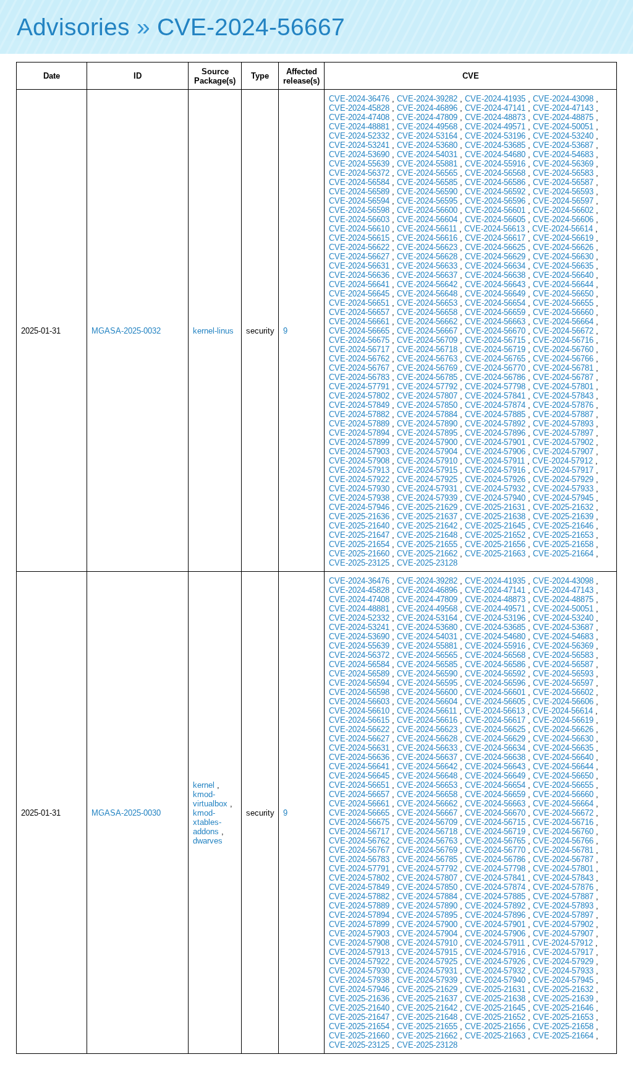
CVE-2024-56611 (427, 228)
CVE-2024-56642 (427, 284)
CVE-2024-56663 (495, 321)
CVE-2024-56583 (563, 173)
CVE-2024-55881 (427, 163)
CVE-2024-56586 (495, 182)
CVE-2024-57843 (563, 395)
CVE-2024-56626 (563, 247)
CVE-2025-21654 (359, 544)
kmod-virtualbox (210, 799)
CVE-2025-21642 (427, 525)
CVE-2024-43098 (563, 98)
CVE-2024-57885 (495, 414)
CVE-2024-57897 (563, 433)
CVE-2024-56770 (495, 368)
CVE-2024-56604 (427, 219)
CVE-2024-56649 (495, 293)
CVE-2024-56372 (359, 173)
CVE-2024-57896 (495, 433)
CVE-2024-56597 (563, 200)
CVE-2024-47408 (359, 117)
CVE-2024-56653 (427, 303)
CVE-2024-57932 (495, 488)
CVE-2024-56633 (427, 265)
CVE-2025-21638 (495, 516)
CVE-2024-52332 (359, 135)
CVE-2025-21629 (427, 507)
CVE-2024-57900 (427, 442)
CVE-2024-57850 (427, 405)
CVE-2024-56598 (359, 210)
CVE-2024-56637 (427, 275)
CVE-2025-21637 (427, 516)
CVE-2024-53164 (427, 135)
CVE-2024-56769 (427, 368)
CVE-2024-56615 (359, 238)
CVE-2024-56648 (427, 293)
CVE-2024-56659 (495, 312)
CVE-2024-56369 (563, 163)
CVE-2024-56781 (563, 368)
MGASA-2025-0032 (126, 330)
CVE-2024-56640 (563, 275)
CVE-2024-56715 (495, 340)
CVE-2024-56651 (359, 303)
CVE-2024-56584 (359, 182)
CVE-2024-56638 (495, 275)
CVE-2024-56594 (359, 200)
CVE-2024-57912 (562, 460)
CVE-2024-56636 (359, 275)
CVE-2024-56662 (427, 321)
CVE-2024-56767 (359, 368)
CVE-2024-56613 (494, 228)
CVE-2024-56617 (495, 238)
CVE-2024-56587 (563, 182)
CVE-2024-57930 (359, 488)
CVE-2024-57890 (427, 423)
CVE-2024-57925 (427, 479)
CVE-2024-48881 (359, 126)
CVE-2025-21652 (495, 535)
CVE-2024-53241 (359, 145)
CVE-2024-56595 (427, 200)
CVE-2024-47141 (495, 108)
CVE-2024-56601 (495, 210)
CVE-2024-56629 (495, 256)
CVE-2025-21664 (563, 553)
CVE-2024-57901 (495, 442)
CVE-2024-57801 (563, 386)
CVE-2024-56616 (427, 238)
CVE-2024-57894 (359, 433)
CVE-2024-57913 (359, 470)
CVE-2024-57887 (563, 414)
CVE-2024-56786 (495, 377)
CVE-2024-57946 (359, 507)
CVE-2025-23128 (427, 562)
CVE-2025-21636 (359, 516)
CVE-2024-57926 (495, 479)
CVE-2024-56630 (563, 256)
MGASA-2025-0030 (126, 813)
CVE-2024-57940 (495, 498)
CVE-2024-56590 (427, 191)
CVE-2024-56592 (495, 191)
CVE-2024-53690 (359, 154)
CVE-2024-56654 (495, 303)
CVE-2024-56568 (495, 173)
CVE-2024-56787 (563, 377)
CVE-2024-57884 (427, 414)
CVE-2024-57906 (495, 451)
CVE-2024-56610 (359, 228)
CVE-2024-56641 (359, 284)
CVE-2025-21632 (563, 507)
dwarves (208, 840)
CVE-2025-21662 (427, 553)
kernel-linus (213, 330)
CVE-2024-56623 (427, 247)
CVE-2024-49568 (427, 126)
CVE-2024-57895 (427, 433)
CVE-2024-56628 (427, 256)
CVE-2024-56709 (427, 340)
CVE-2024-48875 (563, 117)
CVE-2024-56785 (427, 377)
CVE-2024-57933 (563, 488)
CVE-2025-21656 (495, 544)
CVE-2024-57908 (359, 460)
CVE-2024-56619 (563, 238)
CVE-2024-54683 (563, 154)
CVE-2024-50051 (563, 126)
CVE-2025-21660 (359, 553)
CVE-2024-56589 (359, 191)
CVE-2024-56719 (495, 349)
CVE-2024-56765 (495, 358)
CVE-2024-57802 (359, 395)
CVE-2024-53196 (495, 135)
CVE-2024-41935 (495, 98)
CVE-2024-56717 (359, 349)
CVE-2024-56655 (563, 303)
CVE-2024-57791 (359, 386)
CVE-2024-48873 (495, 117)
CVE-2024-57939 (427, 498)
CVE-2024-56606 (563, 219)
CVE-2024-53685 (495, 145)
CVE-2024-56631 (359, 265)
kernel (204, 785)
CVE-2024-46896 (427, 108)
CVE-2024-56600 (427, 210)
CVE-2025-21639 (563, 516)
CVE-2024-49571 (495, 126)
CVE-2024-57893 (563, 423)
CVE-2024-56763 (427, 358)
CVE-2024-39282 (427, 98)
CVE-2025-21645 (495, 525)
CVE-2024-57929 (563, 479)
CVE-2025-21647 (359, 535)
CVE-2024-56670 (495, 330)
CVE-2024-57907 (563, 451)
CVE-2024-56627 (359, 256)
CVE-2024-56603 (359, 219)
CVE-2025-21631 (495, 507)
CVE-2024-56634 (495, 265)
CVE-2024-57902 (563, 442)
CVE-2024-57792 (427, 386)
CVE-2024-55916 (495, 163)
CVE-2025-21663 (495, 553)
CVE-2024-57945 (563, 498)
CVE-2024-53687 (563, 145)
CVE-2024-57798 (495, 386)
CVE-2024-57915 (427, 470)
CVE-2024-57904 (427, 451)
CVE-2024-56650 (563, 293)
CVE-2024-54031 (427, 154)
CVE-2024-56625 (495, 247)
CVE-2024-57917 (563, 470)
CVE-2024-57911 (495, 460)
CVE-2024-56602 (563, 210)
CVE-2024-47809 (427, 117)
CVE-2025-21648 (427, 535)
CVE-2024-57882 (359, 414)
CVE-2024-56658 (427, 312)
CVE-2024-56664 (563, 321)
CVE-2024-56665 (359, 330)
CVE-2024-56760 (563, 349)
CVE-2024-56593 (563, 191)
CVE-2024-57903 (359, 451)
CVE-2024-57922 (359, 479)
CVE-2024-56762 (359, 358)
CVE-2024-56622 (359, 247)
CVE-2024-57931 (427, 488)
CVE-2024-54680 (495, 154)
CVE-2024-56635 (563, 265)
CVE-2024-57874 (495, 405)
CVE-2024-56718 (427, 349)
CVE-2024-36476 (359, 98)
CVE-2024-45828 (359, 108)
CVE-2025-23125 (359, 562)
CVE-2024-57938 (359, 498)
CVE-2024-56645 (359, 293)
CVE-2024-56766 (563, 358)
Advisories (73, 27)
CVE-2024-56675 (359, 340)
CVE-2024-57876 (563, 405)
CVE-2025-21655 (427, 544)
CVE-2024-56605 (495, 219)
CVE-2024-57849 (359, 405)
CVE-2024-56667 (251, 27)
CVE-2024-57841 (495, 395)
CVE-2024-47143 (563, 108)
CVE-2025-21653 (563, 535)
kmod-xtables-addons (207, 822)
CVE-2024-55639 (359, 163)
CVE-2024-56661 (359, 321)
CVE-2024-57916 (495, 470)
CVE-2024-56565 (427, 173)
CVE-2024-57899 (359, 442)
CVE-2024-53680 (427, 145)
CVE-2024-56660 (563, 312)
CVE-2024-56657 (359, 312)
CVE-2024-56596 (495, 200)
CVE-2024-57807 (427, 395)
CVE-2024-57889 (359, 423)
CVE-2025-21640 (359, 525)
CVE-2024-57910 (427, 460)
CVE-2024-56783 (359, 377)
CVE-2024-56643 (495, 284)
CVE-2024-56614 (562, 228)
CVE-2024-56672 (563, 330)
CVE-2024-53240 (563, 135)
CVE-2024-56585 (427, 182)
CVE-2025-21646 (563, 525)
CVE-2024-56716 (563, 340)
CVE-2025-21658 (563, 544)
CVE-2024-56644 (563, 284)
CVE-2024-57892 (495, 423)
